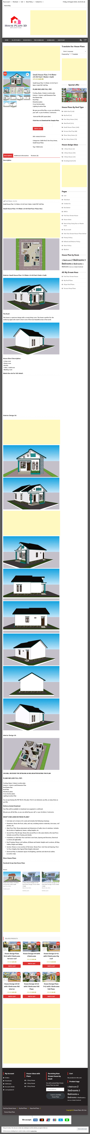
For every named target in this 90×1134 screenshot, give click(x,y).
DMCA (66, 211)
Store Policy (29, 2)
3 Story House (68, 157)
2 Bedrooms (77, 260)
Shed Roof (67, 123)
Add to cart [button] (12, 966)
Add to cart (38, 129)
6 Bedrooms (71, 266)
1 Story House (68, 149)
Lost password (9, 1090)
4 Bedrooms (77, 264)
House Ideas (27, 40)
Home (6, 40)
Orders (7, 1078)
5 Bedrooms (81, 1098)
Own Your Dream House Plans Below (75, 234)
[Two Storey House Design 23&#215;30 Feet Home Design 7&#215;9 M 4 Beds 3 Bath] (50, 877)
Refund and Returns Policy (72, 241)
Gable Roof (43, 140)
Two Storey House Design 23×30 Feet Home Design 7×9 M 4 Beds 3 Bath (50, 884)
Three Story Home (69, 135)
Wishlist (66, 249)
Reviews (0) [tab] (34, 156)
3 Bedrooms (39, 147)
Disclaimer (67, 208)
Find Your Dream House (71, 215)
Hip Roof (66, 115)
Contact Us (39, 2)
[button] (27, 74)
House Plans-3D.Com (80, 1110)
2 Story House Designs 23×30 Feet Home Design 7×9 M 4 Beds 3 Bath (31, 884)
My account (6, 2)
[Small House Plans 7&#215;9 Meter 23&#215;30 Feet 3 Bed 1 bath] (12, 877)
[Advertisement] (58, 22)
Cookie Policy (33, 1131)
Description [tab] (8, 156)
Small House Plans (38, 143)
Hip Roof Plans (68, 280)
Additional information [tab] (21, 156)
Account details (10, 1087)
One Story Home (52, 140)
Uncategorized (68, 161)
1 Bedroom (66, 260)
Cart (22, 2)
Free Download (39, 40)
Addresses (8, 1084)
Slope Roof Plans (69, 284)
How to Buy (7, 5)
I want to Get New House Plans (55, 1096)
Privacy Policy (68, 237)
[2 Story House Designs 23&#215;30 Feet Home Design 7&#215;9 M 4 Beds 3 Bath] (31, 877)
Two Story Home (69, 139)
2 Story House (68, 153)
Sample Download (78, 267)
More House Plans (9, 858)
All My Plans (16, 40)
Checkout (15, 2)
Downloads (50, 40)
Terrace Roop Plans (70, 288)
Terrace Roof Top (69, 131)
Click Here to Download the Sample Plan (46, 120)
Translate (75, 54)
